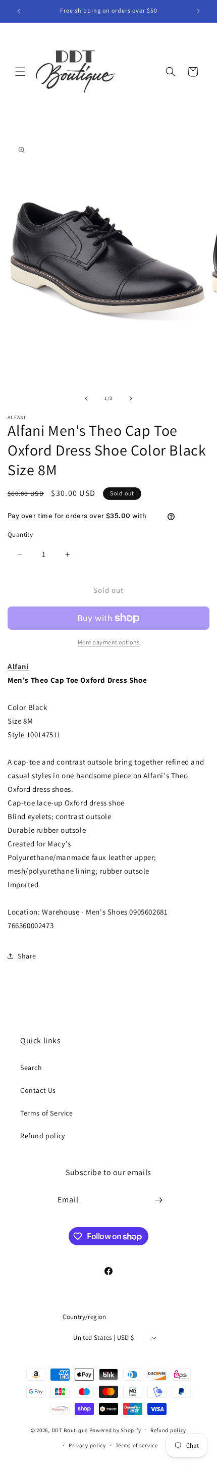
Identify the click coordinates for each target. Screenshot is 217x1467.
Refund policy (42, 1135)
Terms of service (137, 1445)
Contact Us (38, 1090)
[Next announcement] (198, 11)
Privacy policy (87, 1445)
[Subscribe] (159, 1200)
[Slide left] (86, 398)
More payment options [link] (109, 642)
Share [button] (27, 955)
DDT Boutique (69, 1429)
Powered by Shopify (115, 1429)
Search (31, 1067)
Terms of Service (46, 1113)
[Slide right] (131, 398)
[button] (20, 72)
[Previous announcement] (19, 11)
